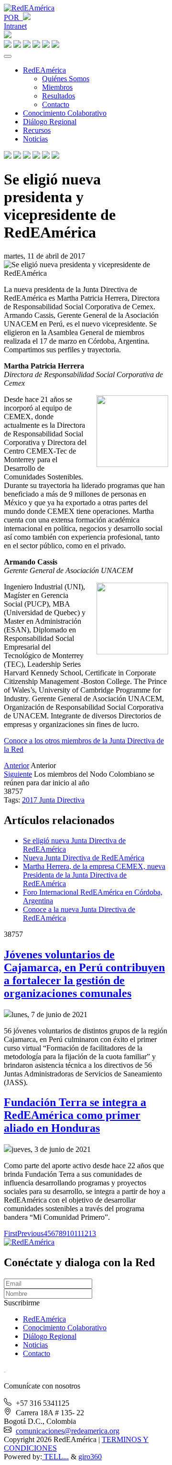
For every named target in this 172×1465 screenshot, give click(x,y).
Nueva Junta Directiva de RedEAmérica (83, 858)
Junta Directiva (62, 800)
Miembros (57, 87)
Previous (30, 1233)
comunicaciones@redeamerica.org (67, 1431)
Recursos (37, 130)
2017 (30, 800)
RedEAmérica (44, 70)
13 (92, 1233)
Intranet (15, 26)
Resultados (58, 96)
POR (13, 17)
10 (70, 1233)
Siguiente (18, 774)
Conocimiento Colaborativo (65, 113)
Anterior (16, 765)
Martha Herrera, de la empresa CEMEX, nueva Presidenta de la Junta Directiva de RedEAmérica (94, 875)
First (10, 1233)
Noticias (35, 139)
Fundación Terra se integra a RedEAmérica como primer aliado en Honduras (75, 1115)
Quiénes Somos (65, 79)
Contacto (55, 104)
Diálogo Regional (49, 122)
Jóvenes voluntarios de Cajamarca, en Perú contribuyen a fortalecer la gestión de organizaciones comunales (84, 973)
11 (77, 1233)
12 (84, 1233)
